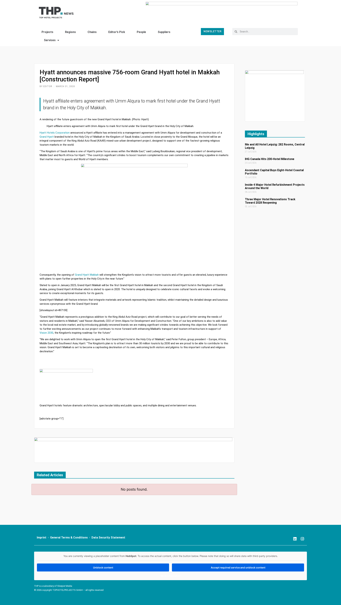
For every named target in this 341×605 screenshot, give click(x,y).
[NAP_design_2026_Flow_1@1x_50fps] (221, 11)
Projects (47, 32)
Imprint (41, 537)
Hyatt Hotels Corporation (55, 132)
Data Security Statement (108, 537)
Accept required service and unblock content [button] (238, 567)
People (141, 32)
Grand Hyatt (47, 136)
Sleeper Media (64, 586)
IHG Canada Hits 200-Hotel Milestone (269, 159)
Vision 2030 (46, 332)
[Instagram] (302, 539)
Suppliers (164, 32)
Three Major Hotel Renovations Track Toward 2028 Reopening (270, 201)
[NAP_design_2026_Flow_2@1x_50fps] (274, 95)
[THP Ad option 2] (133, 450)
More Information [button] (170, 575)
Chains (92, 32)
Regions (70, 32)
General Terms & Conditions (69, 537)
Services (50, 40)
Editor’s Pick (116, 32)
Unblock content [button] (103, 567)
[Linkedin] (295, 539)
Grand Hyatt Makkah (87, 274)
